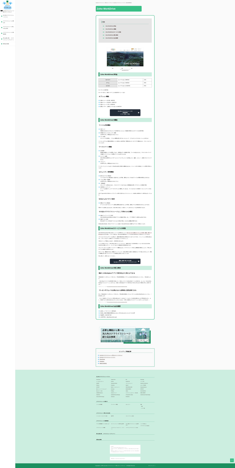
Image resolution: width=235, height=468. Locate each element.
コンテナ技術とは (143, 423)
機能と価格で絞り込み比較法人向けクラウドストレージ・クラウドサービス (125, 261)
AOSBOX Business (6, 99)
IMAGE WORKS (6, 82)
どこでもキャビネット (100, 381)
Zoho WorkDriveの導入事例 (112, 35)
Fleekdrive (4, 54)
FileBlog (4, 91)
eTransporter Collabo (7, 119)
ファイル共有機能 (99, 404)
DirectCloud (102, 359)
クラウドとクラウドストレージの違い (7, 47)
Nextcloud (4, 129)
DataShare (4, 113)
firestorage (142, 379)
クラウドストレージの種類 (100, 427)
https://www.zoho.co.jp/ (125, 70)
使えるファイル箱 (6, 88)
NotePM (97, 383)
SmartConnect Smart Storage (7, 123)
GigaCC (4, 57)
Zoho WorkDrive (6, 97)
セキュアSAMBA (6, 59)
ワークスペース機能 (114, 404)
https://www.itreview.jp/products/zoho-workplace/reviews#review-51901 (117, 286)
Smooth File (128, 381)
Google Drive (113, 379)
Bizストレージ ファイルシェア (8, 75)
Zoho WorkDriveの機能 (111, 29)
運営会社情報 (6, 43)
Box (126, 379)
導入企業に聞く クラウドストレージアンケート (8, 39)
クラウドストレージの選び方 (8, 21)
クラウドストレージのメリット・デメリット (117, 428)
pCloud (112, 381)
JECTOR (4, 62)
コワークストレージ (129, 383)
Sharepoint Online (114, 383)
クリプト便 (142, 381)
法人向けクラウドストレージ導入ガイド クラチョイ (111, 355)
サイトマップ (151, 465)
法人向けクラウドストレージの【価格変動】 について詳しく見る (125, 113)
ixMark (3, 94)
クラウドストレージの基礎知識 (8, 33)
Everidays (4, 79)
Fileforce (4, 51)
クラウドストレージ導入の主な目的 (8, 27)
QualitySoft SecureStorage (8, 116)
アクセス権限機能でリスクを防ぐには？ (103, 423)
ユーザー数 (143, 408)
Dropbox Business (6, 71)
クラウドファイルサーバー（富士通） (7, 106)
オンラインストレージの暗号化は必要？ (117, 423)
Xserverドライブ (6, 102)
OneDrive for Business (7, 48)
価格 (141, 404)
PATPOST (4, 85)
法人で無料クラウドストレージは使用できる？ (132, 424)
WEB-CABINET (5, 110)
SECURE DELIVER (6, 68)
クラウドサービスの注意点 (144, 425)
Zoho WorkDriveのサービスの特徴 (113, 32)
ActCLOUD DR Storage (7, 126)
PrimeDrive (4, 132)
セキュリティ (128, 404)
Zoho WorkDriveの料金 (111, 26)
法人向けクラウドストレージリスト (8, 16)
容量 (142, 406)
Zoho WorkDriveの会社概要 (112, 38)
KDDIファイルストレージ (8, 65)
